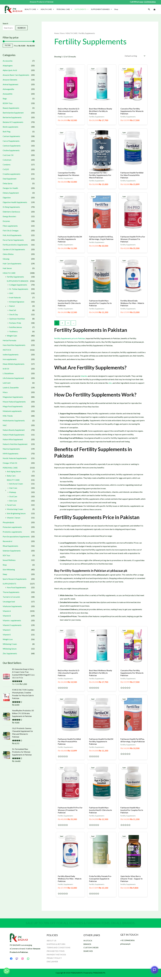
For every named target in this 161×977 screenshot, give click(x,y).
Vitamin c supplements (12, 620)
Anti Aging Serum (14, 471)
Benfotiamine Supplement (13, 113)
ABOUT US (51, 940)
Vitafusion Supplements (12, 606)
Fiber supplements (10, 226)
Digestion (7, 197)
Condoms (6, 164)
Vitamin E (6, 630)
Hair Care (13, 488)
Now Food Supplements (16, 587)
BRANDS (87, 944)
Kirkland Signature (16, 302)
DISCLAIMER (52, 961)
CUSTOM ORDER (90, 947)
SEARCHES (88, 951)
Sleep (5, 574)
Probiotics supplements (12, 532)
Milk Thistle (8, 416)
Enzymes (6, 221)
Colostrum (7, 160)
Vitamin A (7, 611)
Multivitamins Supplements (14, 420)
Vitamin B (7, 616)
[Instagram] (22, 958)
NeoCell (12, 310)
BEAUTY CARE (30, 9)
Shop (116, 9)
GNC (11, 293)
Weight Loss (8, 639)
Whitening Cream (10, 644)
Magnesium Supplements (13, 397)
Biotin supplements (10, 127)
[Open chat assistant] (154, 969)
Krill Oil (6, 369)
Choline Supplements (11, 150)
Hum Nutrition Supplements (14, 345)
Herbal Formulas (9, 340)
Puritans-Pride (15, 323)
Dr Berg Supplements (11, 207)
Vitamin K (7, 634)
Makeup (12, 492)
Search (5, 23)
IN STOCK (87, 940)
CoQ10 (6, 169)
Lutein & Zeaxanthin (11, 387)
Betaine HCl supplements (13, 122)
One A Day (13, 314)
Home (56, 33)
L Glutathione (8, 373)
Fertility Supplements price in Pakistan (69, 338)
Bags (5, 98)
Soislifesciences (15, 327)
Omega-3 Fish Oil (10, 463)
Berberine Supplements (12, 117)
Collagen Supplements (18, 285)
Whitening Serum (10, 649)
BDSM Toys (7, 103)
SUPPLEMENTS (80, 9)
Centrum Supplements (12, 146)
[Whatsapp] (6, 971)
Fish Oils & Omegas (11, 230)
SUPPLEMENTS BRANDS (100, 9)
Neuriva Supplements (11, 449)
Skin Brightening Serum (16, 513)
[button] (149, 9)
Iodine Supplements (11, 354)
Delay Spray (7, 183)
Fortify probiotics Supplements (15, 245)
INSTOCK (7, 350)
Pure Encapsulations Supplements (16, 536)
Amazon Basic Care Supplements (16, 75)
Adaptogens (8, 65)
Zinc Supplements (10, 653)
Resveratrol (7, 541)
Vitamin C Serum (13, 517)
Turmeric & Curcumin (11, 597)
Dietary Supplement (11, 193)
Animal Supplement (10, 84)
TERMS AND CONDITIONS (58, 947)
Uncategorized (9, 601)
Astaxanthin (7, 94)
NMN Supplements (10, 453)
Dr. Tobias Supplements (18, 289)
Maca (5, 392)
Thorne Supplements (11, 592)
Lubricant (6, 383)
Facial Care (11, 505)
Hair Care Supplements (12, 263)
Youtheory (13, 331)
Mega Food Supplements (13, 406)
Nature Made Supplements (13, 435)
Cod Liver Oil (8, 155)
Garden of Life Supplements (14, 249)
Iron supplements (10, 359)
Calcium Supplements (11, 136)
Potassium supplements (12, 527)
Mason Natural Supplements (14, 402)
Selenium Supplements (12, 550)
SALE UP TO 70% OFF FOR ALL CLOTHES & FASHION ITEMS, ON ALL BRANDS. (80, 923)
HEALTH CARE (46, 9)
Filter (7, 45)
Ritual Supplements (10, 546)
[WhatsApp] (28, 958)
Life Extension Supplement (13, 378)
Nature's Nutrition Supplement (15, 444)
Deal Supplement (9, 179)
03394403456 (150, 2)
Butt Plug (6, 131)
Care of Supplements (11, 141)
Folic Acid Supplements (12, 235)
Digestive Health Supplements (15, 202)
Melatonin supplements (12, 411)
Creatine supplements (11, 174)
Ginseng (6, 259)
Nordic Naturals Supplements (15, 458)
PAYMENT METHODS (56, 954)
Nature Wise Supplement (13, 439)
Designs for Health (10, 188)
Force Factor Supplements (13, 240)
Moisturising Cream (15, 509)
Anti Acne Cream (16, 484)
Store (62, 33)
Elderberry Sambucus (11, 212)
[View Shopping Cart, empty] (154, 9)
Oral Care (13, 496)
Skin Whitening (9, 569)
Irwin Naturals (15, 297)
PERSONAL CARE (63, 9)
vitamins (83, 376)
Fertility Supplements (15, 277)
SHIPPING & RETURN (56, 944)
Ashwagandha (8, 89)
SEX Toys (6, 555)
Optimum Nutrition (17, 319)
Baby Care (11, 476)
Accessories (7, 61)
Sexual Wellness (9, 560)
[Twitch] (16, 958)
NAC (5, 425)
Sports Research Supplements (15, 579)
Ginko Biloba (8, 254)
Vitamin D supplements (12, 625)
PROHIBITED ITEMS (55, 951)
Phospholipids (8, 522)
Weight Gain (12, 336)
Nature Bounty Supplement (14, 430)
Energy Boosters (9, 216)
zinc (110, 383)
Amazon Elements (10, 79)
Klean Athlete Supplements (13, 364)
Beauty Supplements (11, 108)
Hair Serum (7, 268)
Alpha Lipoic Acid (10, 70)
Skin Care (13, 501)
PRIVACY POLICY (54, 958)
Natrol (12, 306)
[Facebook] (11, 958)
